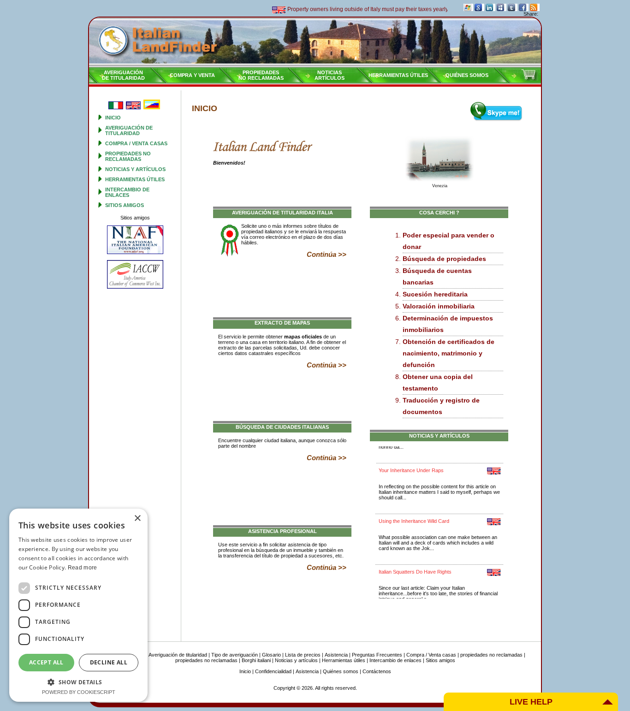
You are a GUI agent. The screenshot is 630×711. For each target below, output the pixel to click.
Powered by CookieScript (78, 692)
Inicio (113, 117)
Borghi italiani (256, 660)
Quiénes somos (467, 75)
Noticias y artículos (135, 169)
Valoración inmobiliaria (439, 306)
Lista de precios (303, 655)
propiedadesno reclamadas (261, 75)
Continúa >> (326, 254)
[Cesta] (529, 79)
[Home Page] (315, 42)
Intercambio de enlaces (127, 192)
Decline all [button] (108, 662)
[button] (78, 681)
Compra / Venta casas (136, 143)
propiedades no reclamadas (128, 156)
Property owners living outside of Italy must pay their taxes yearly (355, 9)
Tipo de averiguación (234, 655)
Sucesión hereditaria (435, 294)
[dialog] (78, 605)
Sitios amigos (124, 205)
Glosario (271, 655)
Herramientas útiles (398, 75)
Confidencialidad (273, 671)
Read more (82, 567)
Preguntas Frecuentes (377, 655)
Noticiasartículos (330, 75)
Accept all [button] (46, 662)
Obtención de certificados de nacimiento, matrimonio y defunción (448, 353)
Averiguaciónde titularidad (123, 75)
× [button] (137, 518)
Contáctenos (377, 671)
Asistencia (336, 655)
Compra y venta (192, 75)
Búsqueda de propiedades (444, 258)
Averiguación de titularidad (129, 130)
